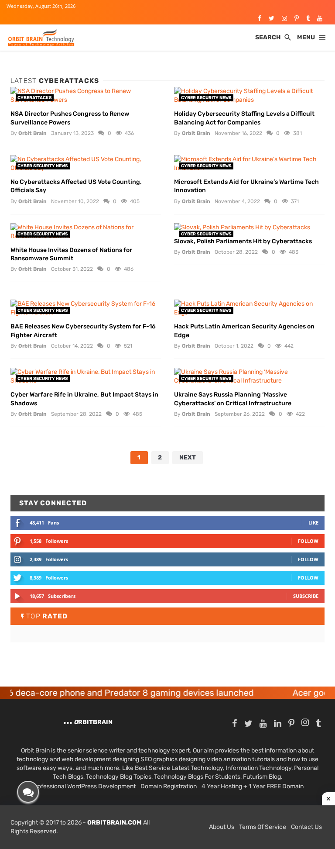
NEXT (187, 457)
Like (313, 522)
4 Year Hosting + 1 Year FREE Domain (253, 786)
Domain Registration (168, 786)
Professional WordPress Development (83, 786)
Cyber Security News (206, 97)
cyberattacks (34, 97)
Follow (308, 541)
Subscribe (305, 596)
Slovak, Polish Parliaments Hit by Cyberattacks (243, 241)
